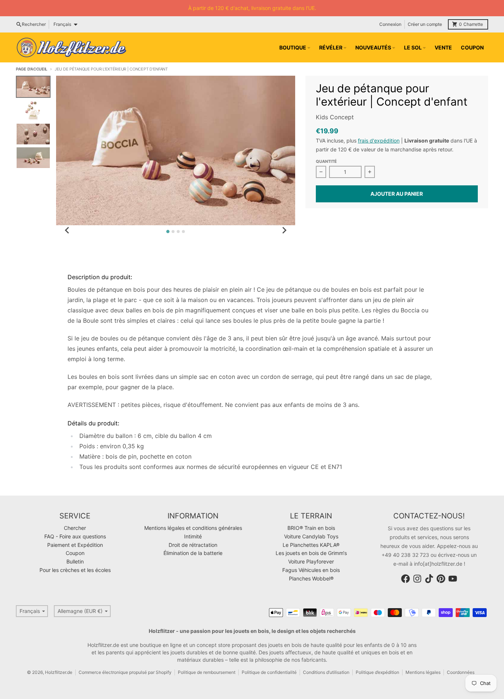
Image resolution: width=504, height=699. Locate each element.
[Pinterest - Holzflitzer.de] (440, 578)
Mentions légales (423, 672)
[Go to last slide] (67, 230)
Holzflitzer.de (58, 672)
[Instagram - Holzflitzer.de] (417, 578)
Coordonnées (460, 672)
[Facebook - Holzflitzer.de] (405, 578)
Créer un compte (425, 24)
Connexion (390, 24)
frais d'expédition (379, 140)
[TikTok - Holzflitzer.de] (429, 578)
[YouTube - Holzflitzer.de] (452, 578)
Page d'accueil (31, 69)
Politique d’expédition (377, 672)
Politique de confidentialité (269, 672)
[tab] (168, 231)
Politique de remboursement (206, 672)
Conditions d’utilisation (326, 672)
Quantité (326, 161)
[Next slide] (284, 230)
